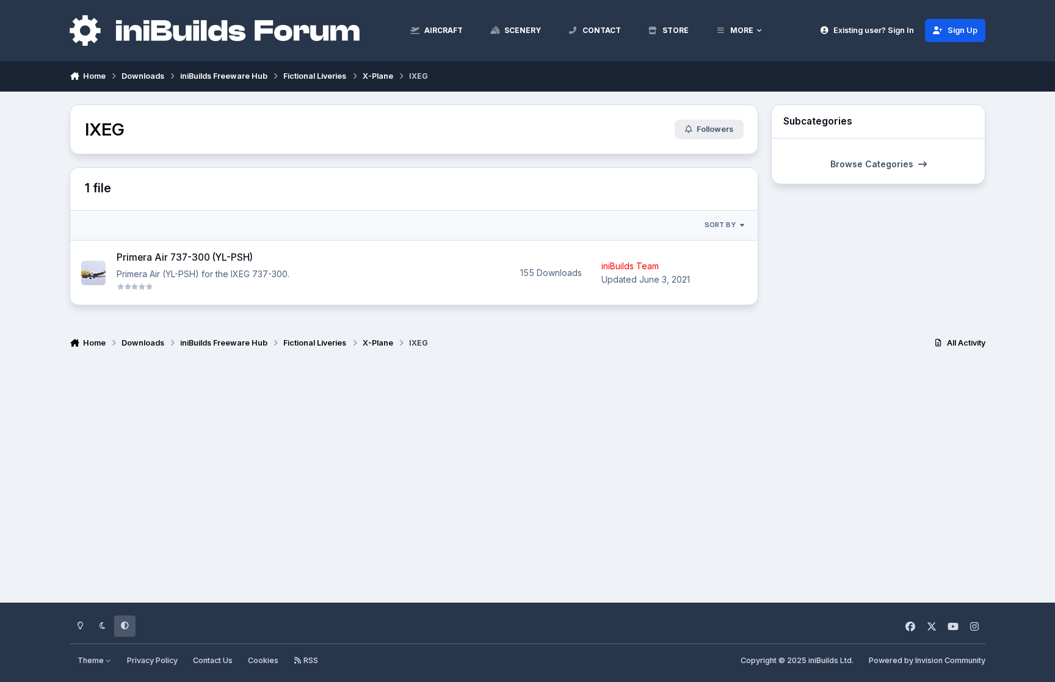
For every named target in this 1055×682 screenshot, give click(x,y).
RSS (310, 660)
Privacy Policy (152, 660)
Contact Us (213, 660)
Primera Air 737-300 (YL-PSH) (185, 257)
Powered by (927, 660)
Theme (92, 660)
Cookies (263, 660)
